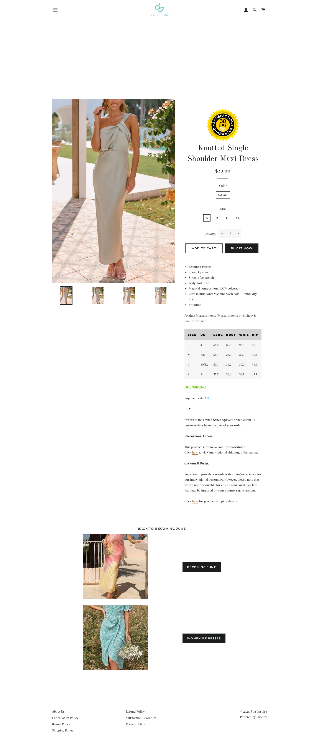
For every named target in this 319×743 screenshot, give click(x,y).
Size (223, 209)
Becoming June (201, 567)
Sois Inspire (259, 711)
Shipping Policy (62, 730)
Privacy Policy (135, 724)
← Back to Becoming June (159, 529)
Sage (222, 195)
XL (238, 218)
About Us (58, 711)
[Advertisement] (159, 48)
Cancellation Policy (65, 718)
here (195, 452)
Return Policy (61, 724)
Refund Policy (135, 711)
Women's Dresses (204, 638)
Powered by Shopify (253, 717)
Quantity (210, 234)
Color (223, 186)
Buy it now (241, 248)
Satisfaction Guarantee (141, 718)
